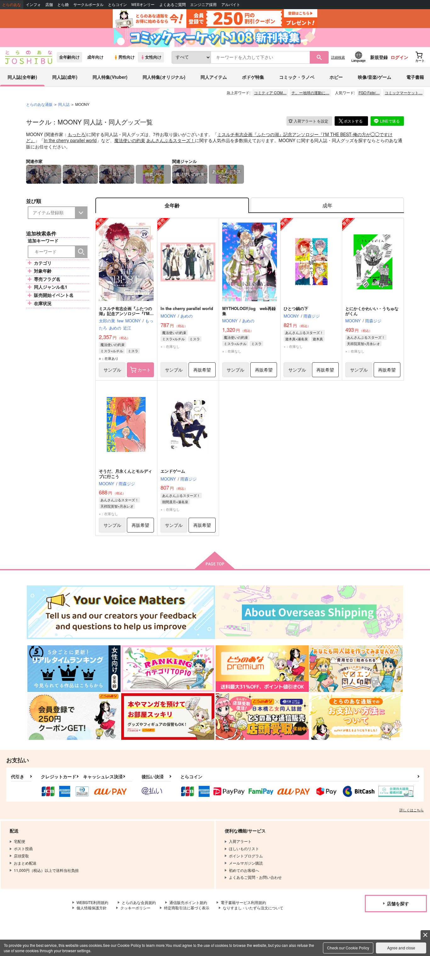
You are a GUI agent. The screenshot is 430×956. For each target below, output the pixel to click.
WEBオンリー (143, 4)
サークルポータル (88, 4)
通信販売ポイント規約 (188, 902)
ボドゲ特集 (253, 77)
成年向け (95, 57)
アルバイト (230, 4)
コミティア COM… (270, 92)
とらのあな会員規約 (139, 902)
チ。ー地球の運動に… (310, 92)
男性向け (126, 57)
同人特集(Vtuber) (110, 77)
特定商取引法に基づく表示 (186, 907)
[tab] (327, 205)
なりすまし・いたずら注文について (253, 907)
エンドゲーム (173, 471)
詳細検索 (338, 57)
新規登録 (379, 57)
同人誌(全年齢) (22, 77)
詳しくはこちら (411, 809)
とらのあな (11, 4)
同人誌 (64, 104)
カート (144, 369)
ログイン (399, 57)
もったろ (76, 134)
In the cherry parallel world (70, 140)
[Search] (81, 251)
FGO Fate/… (369, 92)
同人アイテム (214, 77)
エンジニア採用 (203, 4)
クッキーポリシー (135, 907)
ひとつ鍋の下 (296, 308)
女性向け (153, 57)
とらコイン (117, 4)
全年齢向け (69, 57)
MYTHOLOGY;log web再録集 (249, 311)
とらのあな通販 (39, 104)
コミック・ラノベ (296, 77)
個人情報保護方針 (91, 907)
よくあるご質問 (172, 4)
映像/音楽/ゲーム (374, 77)
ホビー (336, 77)
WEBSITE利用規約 (92, 902)
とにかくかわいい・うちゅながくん (372, 311)
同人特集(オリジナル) (164, 77)
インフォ (33, 4)
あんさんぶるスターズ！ (170, 140)
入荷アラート (311, 121)
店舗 (49, 4)
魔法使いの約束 (129, 140)
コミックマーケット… (403, 92)
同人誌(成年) (64, 77)
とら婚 (63, 4)
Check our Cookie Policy (348, 947)
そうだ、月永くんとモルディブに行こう (125, 473)
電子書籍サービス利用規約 (243, 902)
